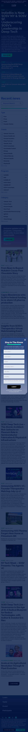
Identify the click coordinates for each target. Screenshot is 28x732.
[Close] (25, 340)
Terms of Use (13, 391)
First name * (8, 351)
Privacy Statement (18, 390)
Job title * (7, 371)
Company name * (9, 366)
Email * (6, 361)
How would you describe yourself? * (14, 381)
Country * (7, 376)
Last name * (8, 356)
